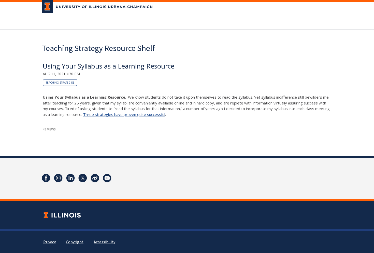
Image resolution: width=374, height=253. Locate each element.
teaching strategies (60, 82)
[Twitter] (82, 178)
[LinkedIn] (70, 178)
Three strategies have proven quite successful (124, 114)
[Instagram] (58, 178)
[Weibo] (94, 178)
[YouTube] (107, 178)
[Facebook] (46, 178)
